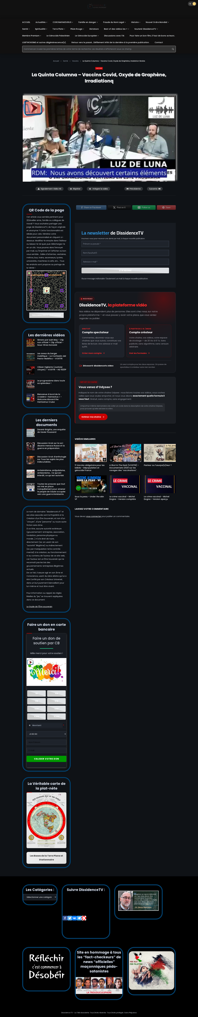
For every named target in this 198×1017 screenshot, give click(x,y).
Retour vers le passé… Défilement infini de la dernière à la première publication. (110, 42)
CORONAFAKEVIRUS (62, 22)
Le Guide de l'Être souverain (39, 606)
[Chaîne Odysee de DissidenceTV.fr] (83, 918)
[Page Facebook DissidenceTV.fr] (65, 918)
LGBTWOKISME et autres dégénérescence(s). (44, 42)
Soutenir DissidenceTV (145, 29)
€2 (56, 693)
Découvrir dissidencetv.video (98, 365)
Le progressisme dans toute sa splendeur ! (51, 382)
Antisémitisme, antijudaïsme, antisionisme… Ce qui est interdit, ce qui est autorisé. (51, 473)
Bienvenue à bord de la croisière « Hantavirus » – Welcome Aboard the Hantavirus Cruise (49, 398)
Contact (159, 42)
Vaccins (75, 61)
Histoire (135, 22)
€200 (56, 716)
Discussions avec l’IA (114, 35)
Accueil (56, 61)
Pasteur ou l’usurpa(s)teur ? (158, 465)
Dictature (94, 29)
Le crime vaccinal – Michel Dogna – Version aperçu (156, 497)
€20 (36, 708)
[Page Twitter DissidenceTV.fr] (69, 918)
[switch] (192, 4)
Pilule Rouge (76, 29)
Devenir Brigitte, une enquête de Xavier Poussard (51, 430)
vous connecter (93, 516)
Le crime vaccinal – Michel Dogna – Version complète (122, 497)
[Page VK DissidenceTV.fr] (74, 918)
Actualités (41, 22)
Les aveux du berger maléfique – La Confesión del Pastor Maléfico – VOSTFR (51, 356)
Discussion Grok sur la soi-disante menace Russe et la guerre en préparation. (51, 446)
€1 (36, 693)
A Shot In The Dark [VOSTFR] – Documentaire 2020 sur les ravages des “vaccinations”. (124, 468)
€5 (36, 701)
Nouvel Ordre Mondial (156, 22)
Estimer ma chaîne (91, 417)
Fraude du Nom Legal (113, 22)
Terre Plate (58, 29)
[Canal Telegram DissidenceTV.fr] (79, 918)
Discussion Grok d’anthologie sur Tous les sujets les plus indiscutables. (51, 459)
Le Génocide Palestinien (58, 35)
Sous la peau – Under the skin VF (89, 497)
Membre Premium (30, 35)
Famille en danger (87, 22)
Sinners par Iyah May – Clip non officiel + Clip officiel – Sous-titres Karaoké (50, 342)
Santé (25, 29)
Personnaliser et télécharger (46, 315)
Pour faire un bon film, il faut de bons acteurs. (152, 35)
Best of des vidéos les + (115, 29)
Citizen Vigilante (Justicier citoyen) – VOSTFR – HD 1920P (51, 368)
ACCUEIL (26, 22)
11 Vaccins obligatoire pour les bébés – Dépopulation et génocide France (90, 468)
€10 (56, 701)
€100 (36, 716)
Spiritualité (40, 29)
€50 (56, 708)
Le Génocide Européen (86, 35)
